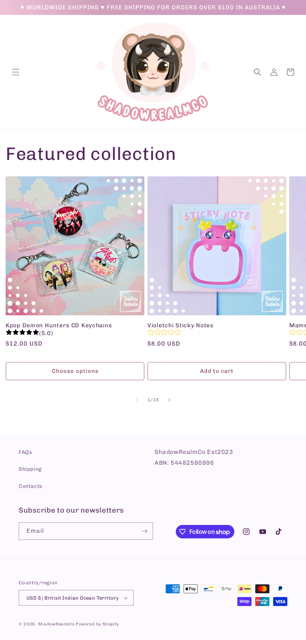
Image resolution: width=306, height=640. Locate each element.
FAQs (25, 452)
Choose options (75, 371)
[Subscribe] (144, 531)
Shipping (30, 469)
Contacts (31, 486)
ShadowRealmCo (56, 624)
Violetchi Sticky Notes (180, 325)
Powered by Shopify (97, 624)
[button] (15, 72)
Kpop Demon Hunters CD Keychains (59, 325)
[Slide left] (136, 400)
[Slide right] (169, 400)
